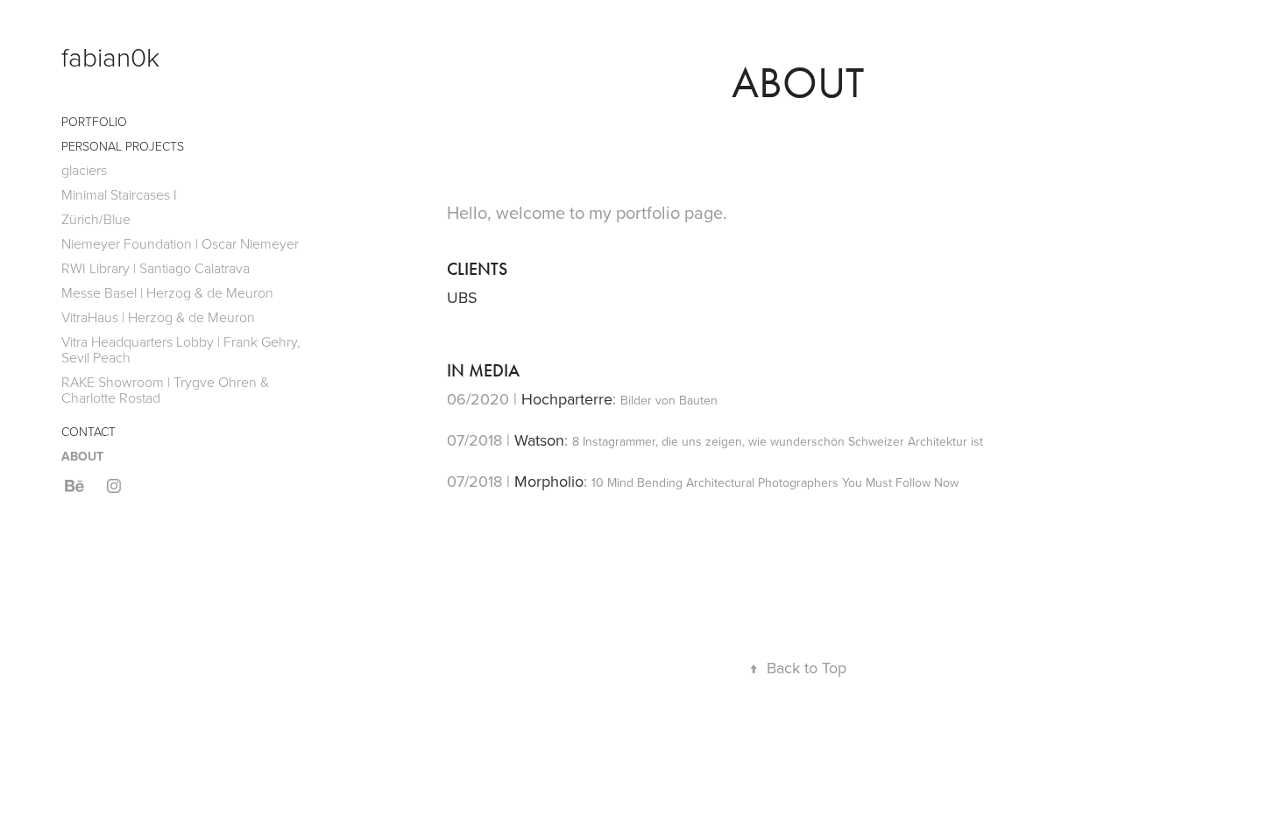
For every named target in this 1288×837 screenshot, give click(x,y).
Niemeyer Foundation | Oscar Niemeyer (180, 243)
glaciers (84, 169)
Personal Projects (122, 145)
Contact (88, 431)
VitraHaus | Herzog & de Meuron (158, 317)
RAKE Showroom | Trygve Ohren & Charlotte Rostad (165, 389)
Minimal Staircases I (119, 194)
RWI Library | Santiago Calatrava (155, 268)
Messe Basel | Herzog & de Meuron (167, 292)
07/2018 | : (715, 440)
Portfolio (94, 121)
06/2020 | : (582, 399)
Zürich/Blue (96, 219)
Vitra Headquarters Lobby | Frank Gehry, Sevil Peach (181, 349)
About (82, 456)
